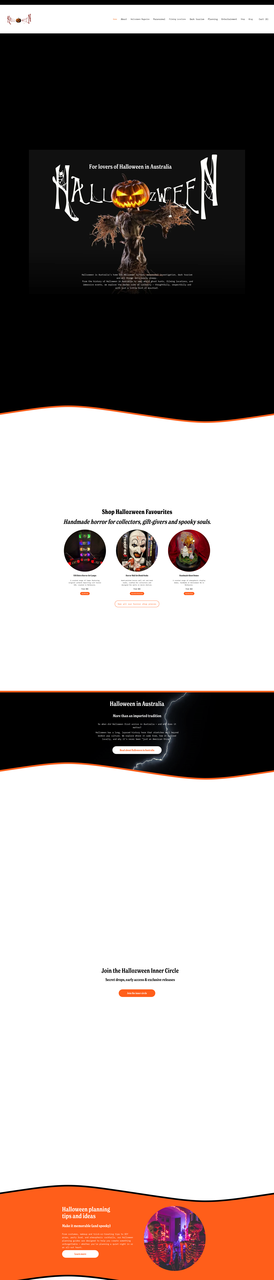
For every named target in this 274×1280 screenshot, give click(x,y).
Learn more (80, 1253)
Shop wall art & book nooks (137, 593)
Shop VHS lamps (85, 593)
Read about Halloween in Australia (137, 750)
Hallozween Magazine (140, 19)
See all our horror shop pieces (137, 603)
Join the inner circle (137, 993)
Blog (251, 19)
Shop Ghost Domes (189, 593)
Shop (243, 19)
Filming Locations (177, 19)
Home (115, 19)
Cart (264, 19)
